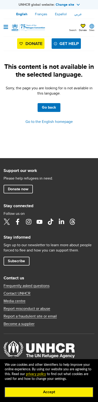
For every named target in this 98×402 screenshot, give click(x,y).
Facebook (18, 222)
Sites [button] (91, 30)
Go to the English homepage (49, 121)
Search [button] (73, 30)
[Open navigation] (6, 27)
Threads (72, 222)
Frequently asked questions (26, 285)
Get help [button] (69, 43)
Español (61, 14)
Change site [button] (65, 4)
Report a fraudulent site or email (30, 316)
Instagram (28, 222)
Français (41, 14)
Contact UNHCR (17, 293)
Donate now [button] (18, 189)
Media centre (14, 301)
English (21, 14)
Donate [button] (83, 30)
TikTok (50, 222)
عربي (78, 14)
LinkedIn (61, 222)
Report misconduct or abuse (27, 308)
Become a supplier (19, 324)
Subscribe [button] (16, 261)
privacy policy (36, 374)
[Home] (28, 27)
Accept (49, 392)
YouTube (39, 222)
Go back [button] (49, 107)
